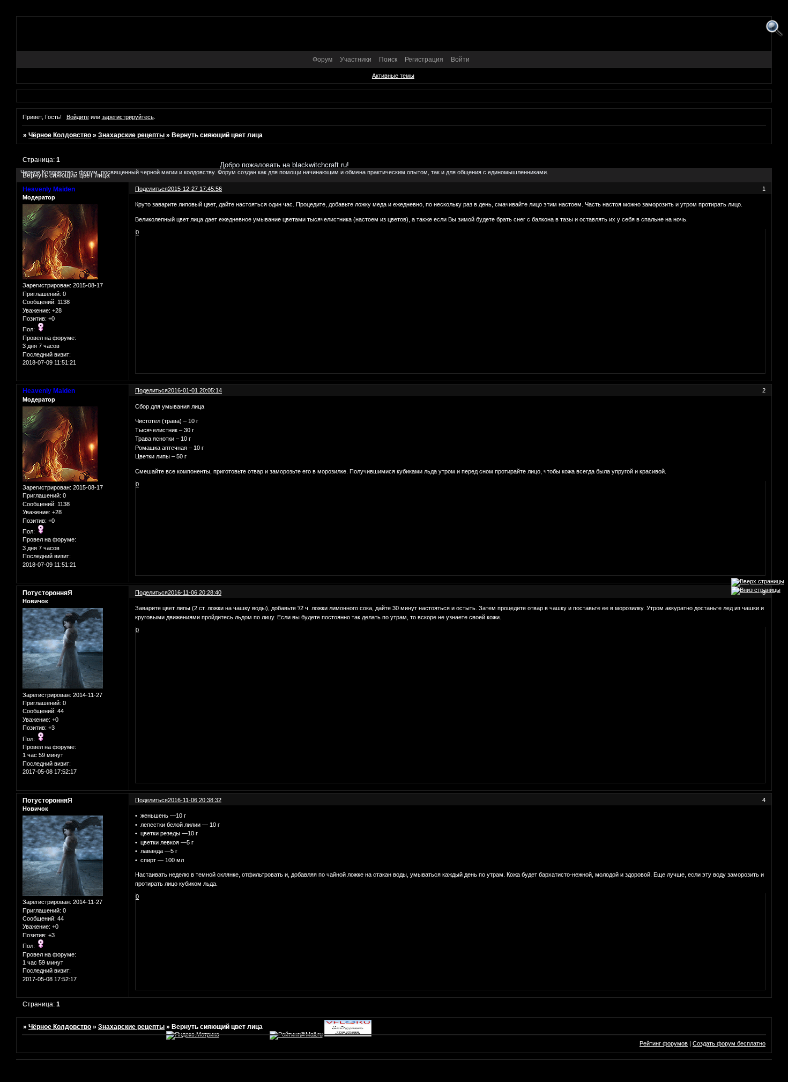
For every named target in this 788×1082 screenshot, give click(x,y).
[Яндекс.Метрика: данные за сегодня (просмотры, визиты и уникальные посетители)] (192, 1035)
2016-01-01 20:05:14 (195, 390)
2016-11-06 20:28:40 (194, 592)
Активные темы (393, 75)
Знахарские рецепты (131, 135)
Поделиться (151, 390)
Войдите (77, 117)
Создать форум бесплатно (729, 1043)
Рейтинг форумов (664, 1043)
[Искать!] (774, 28)
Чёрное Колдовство (59, 135)
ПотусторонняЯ (47, 593)
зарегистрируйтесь (128, 117)
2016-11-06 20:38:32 (194, 800)
